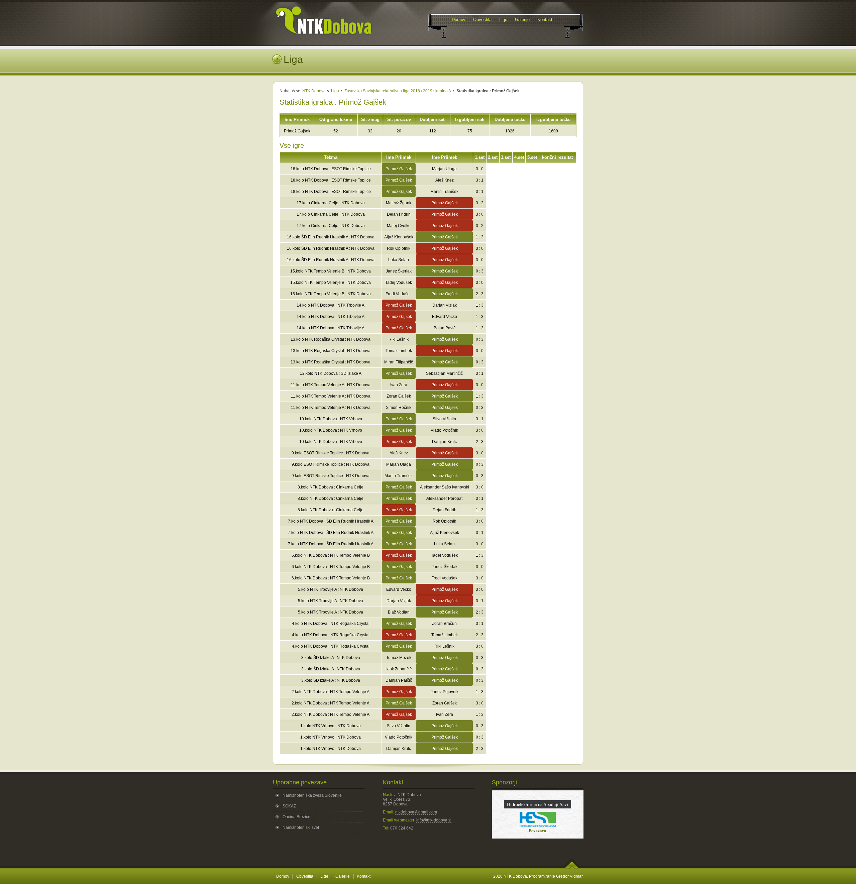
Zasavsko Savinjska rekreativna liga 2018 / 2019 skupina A (397, 91)
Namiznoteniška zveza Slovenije (312, 795)
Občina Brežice (296, 816)
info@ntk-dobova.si (433, 820)
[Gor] (572, 867)
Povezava (537, 830)
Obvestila (304, 876)
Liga (335, 91)
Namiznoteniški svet (301, 827)
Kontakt (363, 876)
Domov (282, 876)
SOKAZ (289, 806)
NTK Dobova (314, 91)
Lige (324, 876)
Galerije (342, 876)
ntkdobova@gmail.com (416, 812)
